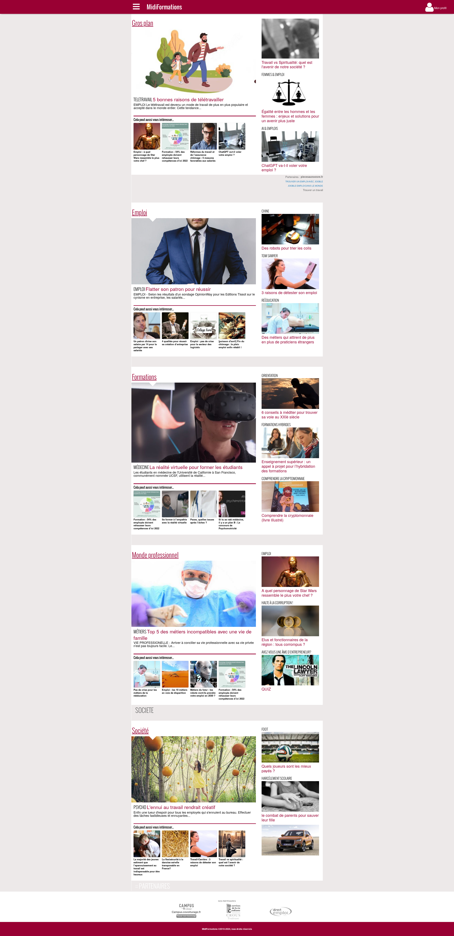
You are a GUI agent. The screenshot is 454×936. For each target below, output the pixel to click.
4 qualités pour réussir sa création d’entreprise (175, 343)
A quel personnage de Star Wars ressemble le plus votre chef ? (289, 593)
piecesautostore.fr (312, 176)
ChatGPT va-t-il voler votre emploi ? (230, 153)
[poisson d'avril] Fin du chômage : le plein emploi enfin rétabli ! (231, 344)
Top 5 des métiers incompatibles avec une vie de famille (192, 634)
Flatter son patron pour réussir (178, 288)
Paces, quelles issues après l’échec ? (202, 521)
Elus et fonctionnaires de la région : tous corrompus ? (285, 642)
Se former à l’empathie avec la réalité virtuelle (174, 521)
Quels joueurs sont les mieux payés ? (286, 768)
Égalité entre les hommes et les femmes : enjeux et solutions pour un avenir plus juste (290, 116)
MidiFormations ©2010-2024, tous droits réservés (227, 929)
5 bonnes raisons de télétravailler (188, 99)
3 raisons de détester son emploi (289, 292)
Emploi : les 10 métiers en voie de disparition (174, 691)
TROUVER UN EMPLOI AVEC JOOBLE (304, 181)
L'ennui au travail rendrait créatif (181, 807)
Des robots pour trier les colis (286, 248)
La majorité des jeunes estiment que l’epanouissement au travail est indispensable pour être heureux (147, 867)
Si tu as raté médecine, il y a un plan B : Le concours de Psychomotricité (231, 524)
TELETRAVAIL (143, 99)
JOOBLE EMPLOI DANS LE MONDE (305, 186)
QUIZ (266, 689)
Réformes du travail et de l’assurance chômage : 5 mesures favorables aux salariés (202, 156)
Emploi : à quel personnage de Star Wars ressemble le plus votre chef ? (146, 156)
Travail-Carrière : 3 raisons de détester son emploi (203, 862)
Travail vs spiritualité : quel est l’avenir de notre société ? (231, 862)
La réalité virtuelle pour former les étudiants (196, 466)
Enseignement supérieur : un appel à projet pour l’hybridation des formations (288, 466)
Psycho (140, 807)
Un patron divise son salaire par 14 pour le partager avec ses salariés (145, 346)
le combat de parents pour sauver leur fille (290, 817)
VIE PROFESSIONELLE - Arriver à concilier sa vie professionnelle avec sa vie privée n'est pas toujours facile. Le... (194, 644)
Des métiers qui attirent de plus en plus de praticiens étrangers (288, 339)
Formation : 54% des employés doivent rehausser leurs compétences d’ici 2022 (175, 156)
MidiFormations (164, 7)
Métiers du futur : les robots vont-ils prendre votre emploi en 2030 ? (202, 692)
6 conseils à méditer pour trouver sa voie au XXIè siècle (289, 414)
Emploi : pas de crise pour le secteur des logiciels (202, 344)
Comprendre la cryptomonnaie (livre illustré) (287, 517)
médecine (141, 467)
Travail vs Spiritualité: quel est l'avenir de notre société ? (287, 64)
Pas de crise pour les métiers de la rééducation (145, 692)
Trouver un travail (313, 190)
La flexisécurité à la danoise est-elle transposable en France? (172, 864)
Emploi (140, 289)
